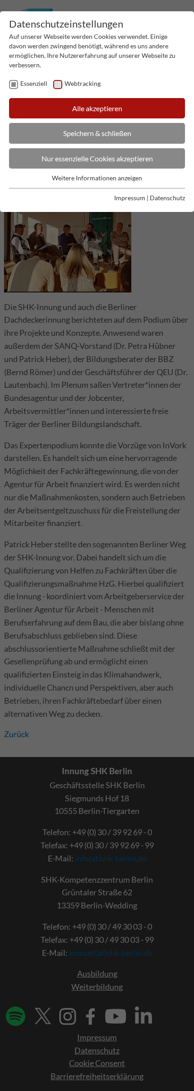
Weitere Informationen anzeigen (97, 178)
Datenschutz (167, 198)
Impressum (129, 198)
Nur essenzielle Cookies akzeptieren (97, 158)
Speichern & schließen (97, 133)
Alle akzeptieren (97, 108)
